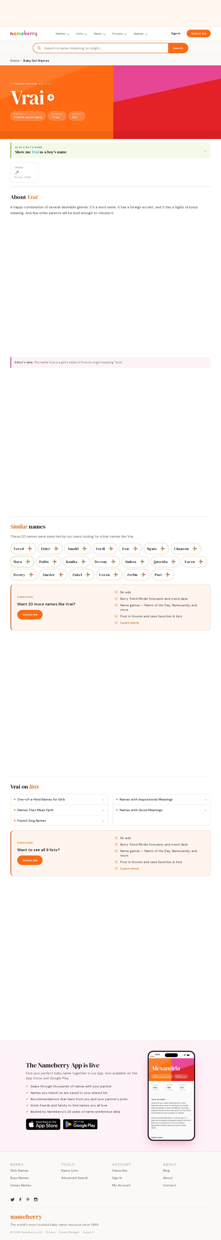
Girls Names (19, 1170)
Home (14, 61)
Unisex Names (20, 1185)
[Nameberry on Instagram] (36, 1199)
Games (139, 34)
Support (88, 1232)
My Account (121, 1185)
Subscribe (199, 33)
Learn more (129, 623)
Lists (79, 34)
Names (60, 34)
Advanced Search (74, 1178)
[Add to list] (50, 97)
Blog (166, 1170)
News (98, 34)
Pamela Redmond (25, 83)
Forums (117, 34)
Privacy (51, 1232)
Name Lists (69, 1170)
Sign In (175, 33)
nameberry (26, 1217)
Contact (169, 1185)
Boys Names (19, 1178)
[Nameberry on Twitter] (12, 1199)
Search (178, 48)
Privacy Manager (69, 1232)
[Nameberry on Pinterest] (28, 1199)
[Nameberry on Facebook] (20, 1199)
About (168, 1178)
